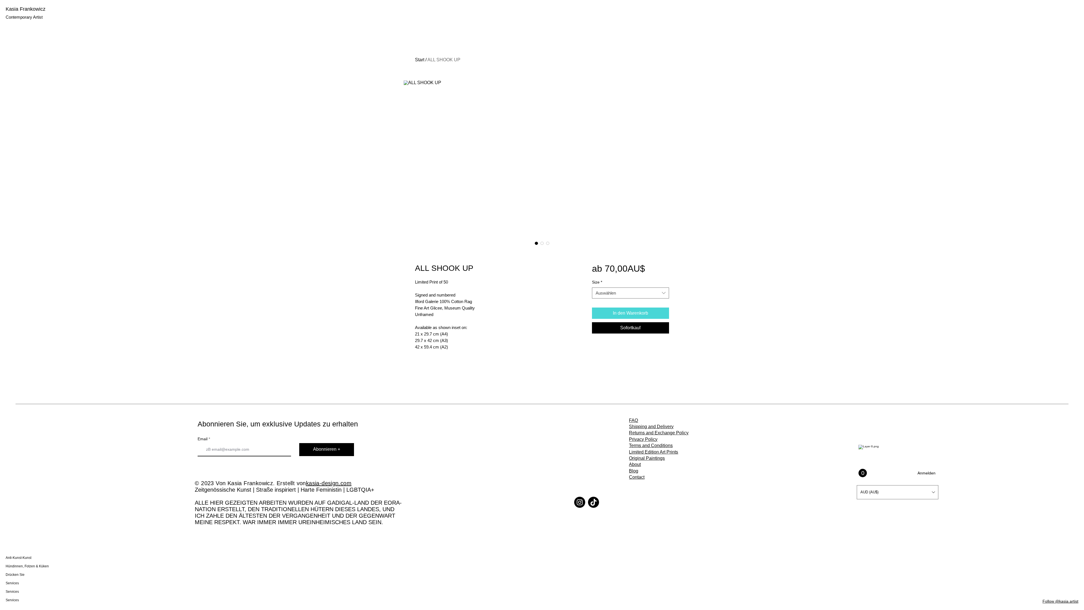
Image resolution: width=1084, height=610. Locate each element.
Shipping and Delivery (651, 426)
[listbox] (897, 492)
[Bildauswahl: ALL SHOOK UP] (536, 243)
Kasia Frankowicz (25, 9)
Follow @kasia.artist (1060, 601)
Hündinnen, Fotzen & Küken (25, 566)
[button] (897, 492)
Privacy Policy (643, 439)
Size (597, 282)
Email (202, 439)
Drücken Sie (15, 575)
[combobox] (630, 293)
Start (419, 59)
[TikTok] (593, 502)
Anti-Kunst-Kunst (18, 558)
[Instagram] (579, 502)
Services (12, 583)
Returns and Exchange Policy (659, 432)
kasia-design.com (328, 483)
